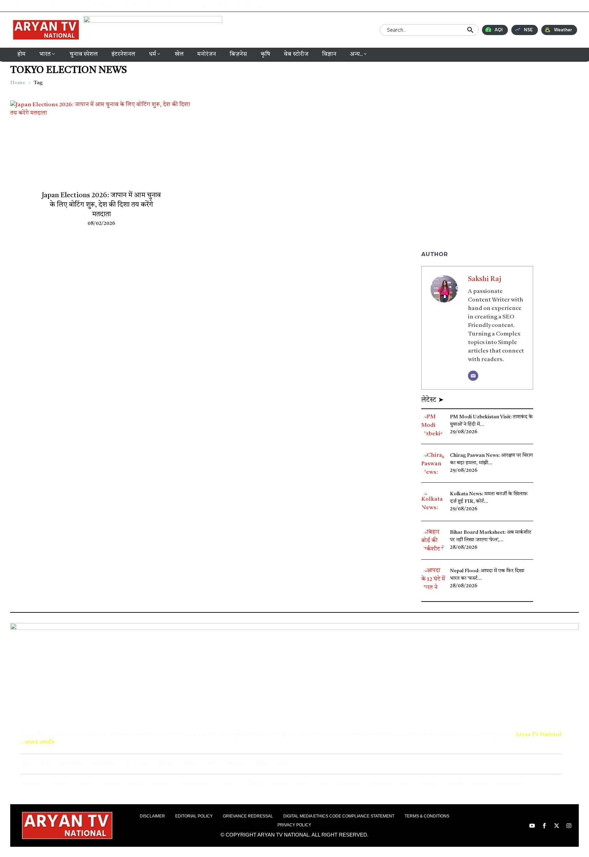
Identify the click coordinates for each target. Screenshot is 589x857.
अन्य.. (356, 54)
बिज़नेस (238, 54)
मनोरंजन (206, 54)
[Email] (473, 376)
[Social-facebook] (554, 6)
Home (17, 82)
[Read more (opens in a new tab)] (239, 30)
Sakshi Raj (484, 279)
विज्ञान (329, 54)
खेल (179, 54)
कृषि (265, 54)
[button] (526, 5)
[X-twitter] (564, 6)
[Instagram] (573, 6)
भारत (45, 54)
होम (21, 54)
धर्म (152, 54)
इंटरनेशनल (123, 54)
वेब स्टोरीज (296, 54)
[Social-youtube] (544, 6)
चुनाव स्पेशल (84, 54)
